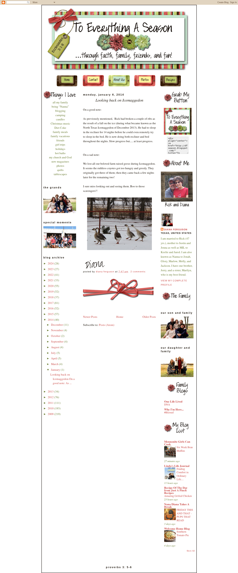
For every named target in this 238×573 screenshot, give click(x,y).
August (55, 347)
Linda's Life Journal (176, 466)
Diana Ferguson (175, 229)
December (57, 325)
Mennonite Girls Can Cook (177, 443)
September (57, 341)
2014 (51, 320)
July (54, 353)
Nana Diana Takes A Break (176, 505)
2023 (51, 269)
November (57, 330)
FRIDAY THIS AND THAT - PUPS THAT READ (185, 515)
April (54, 358)
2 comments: (138, 271)
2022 (51, 275)
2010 (51, 408)
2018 (51, 297)
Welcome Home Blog (177, 529)
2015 (51, 314)
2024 (51, 263)
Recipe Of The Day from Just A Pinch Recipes (175, 490)
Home (119, 317)
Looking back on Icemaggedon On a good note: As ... (62, 379)
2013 (51, 391)
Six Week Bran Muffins (185, 449)
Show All (191, 550)
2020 (51, 286)
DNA (167, 404)
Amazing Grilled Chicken (178, 496)
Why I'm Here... (174, 409)
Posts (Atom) (106, 325)
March (55, 364)
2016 (51, 308)
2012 (51, 397)
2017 (51, 303)
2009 (51, 414)
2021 (51, 280)
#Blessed (169, 412)
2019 (51, 291)
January (56, 369)
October (56, 336)
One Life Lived (173, 401)
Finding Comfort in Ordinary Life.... (182, 474)
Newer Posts (90, 317)
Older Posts (149, 317)
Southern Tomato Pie (183, 533)
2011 (51, 403)
